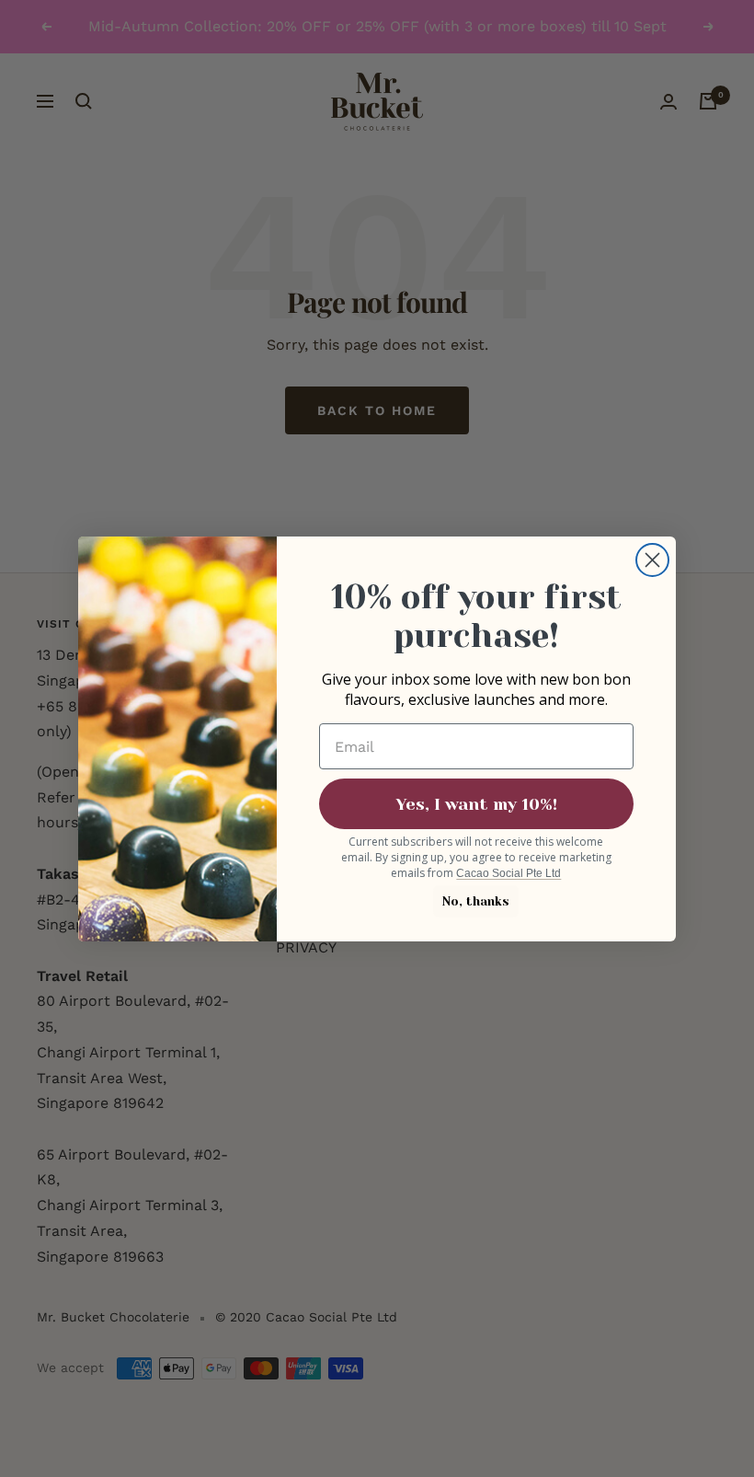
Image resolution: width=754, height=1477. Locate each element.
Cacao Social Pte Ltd (508, 873)
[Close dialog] (652, 560)
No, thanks (475, 901)
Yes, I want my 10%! (476, 804)
